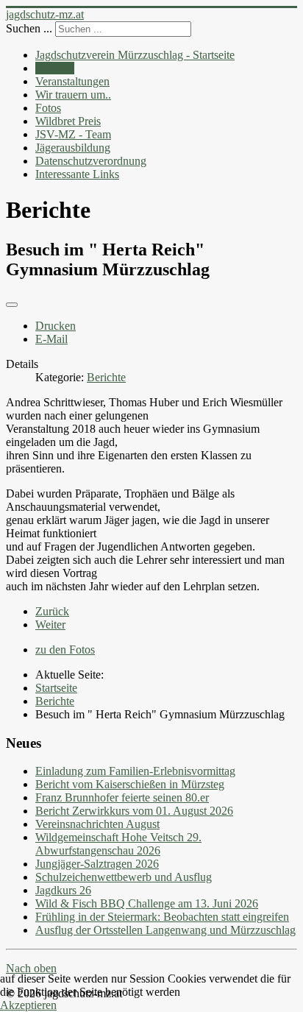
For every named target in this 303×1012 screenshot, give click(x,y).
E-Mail (51, 339)
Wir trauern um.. (73, 94)
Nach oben (31, 968)
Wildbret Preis (68, 121)
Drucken (55, 325)
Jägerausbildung (72, 147)
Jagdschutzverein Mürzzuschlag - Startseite (135, 55)
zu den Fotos (65, 649)
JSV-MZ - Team (73, 134)
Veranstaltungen (72, 81)
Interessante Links (77, 174)
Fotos (48, 108)
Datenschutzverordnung (90, 161)
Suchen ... (29, 28)
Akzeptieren (28, 1005)
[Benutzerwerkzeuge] (12, 304)
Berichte (54, 68)
